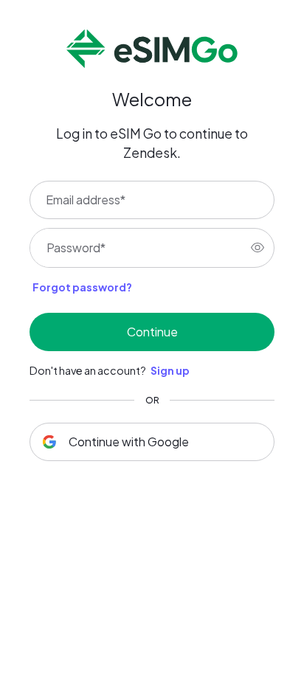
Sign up (170, 370)
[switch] (257, 248)
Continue (152, 331)
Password (76, 248)
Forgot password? (82, 287)
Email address (85, 200)
